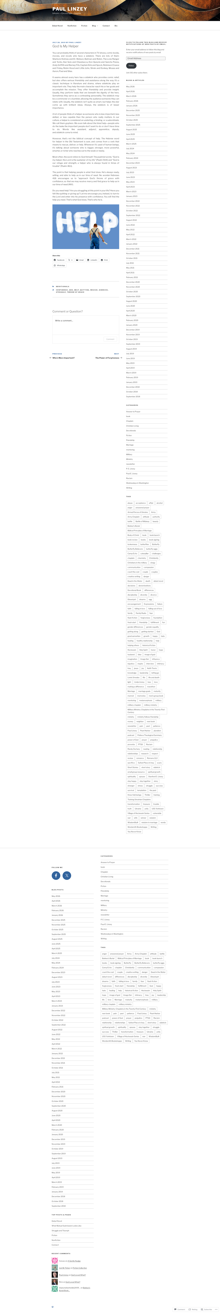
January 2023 (131, 196)
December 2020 (133, 282)
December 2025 (133, 110)
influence (156, 659)
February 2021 (132, 277)
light (129, 682)
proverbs (131, 744)
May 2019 (130, 363)
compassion (149, 567)
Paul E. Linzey (131, 473)
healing (130, 641)
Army (153, 512)
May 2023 (130, 182)
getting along (133, 631)
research (144, 753)
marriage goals (144, 691)
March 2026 (131, 96)
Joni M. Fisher (64, 1268)
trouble (156, 804)
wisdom (152, 818)
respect (155, 753)
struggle (61, 292)
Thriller (147, 795)
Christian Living (132, 426)
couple (145, 572)
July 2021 (130, 263)
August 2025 (131, 129)
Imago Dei (144, 659)
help (76, 290)
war (129, 818)
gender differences (135, 627)
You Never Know (134, 831)
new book (151, 721)
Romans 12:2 (152, 758)
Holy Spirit (143, 650)
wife (135, 818)
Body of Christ (133, 535)
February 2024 (132, 158)
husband (131, 654)
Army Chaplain (134, 517)
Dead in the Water (135, 581)
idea (139, 654)
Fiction (84, 26)
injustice (131, 664)
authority (156, 517)
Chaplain (129, 421)
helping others (133, 645)
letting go (155, 673)
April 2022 (130, 234)
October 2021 (132, 258)
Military (129, 454)
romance (140, 758)
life (144, 677)
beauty (155, 521)
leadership (144, 673)
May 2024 (130, 153)
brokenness (132, 544)
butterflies (144, 544)
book (128, 416)
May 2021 (130, 268)
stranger (131, 786)
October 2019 (132, 339)
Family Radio (141, 613)
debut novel (158, 581)
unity (146, 809)
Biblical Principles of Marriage (140, 530)
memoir (131, 696)
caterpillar (144, 553)
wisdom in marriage (149, 822)
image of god (150, 654)
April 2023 (130, 187)
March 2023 (131, 191)
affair (151, 503)
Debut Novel (57, 26)
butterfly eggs (151, 549)
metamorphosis (145, 700)
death (148, 581)
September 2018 (133, 396)
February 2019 (132, 377)
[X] (67, 875)
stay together (145, 781)
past (148, 726)
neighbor (140, 721)
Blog (94, 26)
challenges (156, 553)
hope (161, 650)
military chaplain (134, 705)
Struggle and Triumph (60, 1230)
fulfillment (155, 622)
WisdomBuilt (133, 822)
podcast (131, 735)
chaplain (131, 558)
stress (140, 786)
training (157, 795)
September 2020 (133, 296)
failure (159, 604)
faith (129, 608)
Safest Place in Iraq (146, 763)
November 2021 (133, 253)
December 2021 (132, 249)
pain (141, 726)
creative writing (134, 576)
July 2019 (130, 353)
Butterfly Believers (135, 549)
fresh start (132, 622)
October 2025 (132, 120)
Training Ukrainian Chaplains (139, 799)
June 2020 (130, 306)
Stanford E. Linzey (155, 776)
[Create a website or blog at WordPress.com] (52, 1307)
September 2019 (133, 344)
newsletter (130, 464)
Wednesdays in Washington (137, 483)
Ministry (129, 459)
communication (134, 567)
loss (149, 682)
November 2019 (133, 334)
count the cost (133, 572)
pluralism (157, 731)
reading (146, 749)
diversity (143, 595)
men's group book (156, 696)
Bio (116, 26)
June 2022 (130, 225)
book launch (155, 535)
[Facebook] (56, 875)
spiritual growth (154, 772)
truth (130, 809)
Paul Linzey (69, 9)
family (130, 613)
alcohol (159, 503)
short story (145, 767)
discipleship (132, 595)
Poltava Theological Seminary (150, 735)
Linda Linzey (139, 682)
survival (131, 790)
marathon (151, 687)
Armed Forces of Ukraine (138, 512)
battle (130, 521)
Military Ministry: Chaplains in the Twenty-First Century (146, 710)
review (130, 758)
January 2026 (131, 106)
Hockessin (132, 650)
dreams (142, 599)
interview (150, 664)
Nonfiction (71, 26)
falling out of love (155, 608)
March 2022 (131, 239)
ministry (131, 717)
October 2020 (132, 291)
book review (133, 540)
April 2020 (130, 311)
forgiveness (145, 618)
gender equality (152, 627)
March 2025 (131, 144)
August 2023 (131, 168)
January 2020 (132, 325)
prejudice (154, 740)
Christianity (153, 558)
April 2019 (130, 368)
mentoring (130, 450)
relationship (157, 749)
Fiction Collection (80, 1268)
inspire (140, 664)
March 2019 (131, 373)
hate (163, 636)
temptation (141, 790)
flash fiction (132, 618)
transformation (134, 804)
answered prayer (142, 507)
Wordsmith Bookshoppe (137, 827)
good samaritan (134, 636)
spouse (142, 776)
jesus (136, 668)
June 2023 (130, 177)
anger (130, 507)
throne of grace (76, 292)
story (156, 781)
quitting (84, 290)
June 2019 (130, 358)
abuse (130, 503)
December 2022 (133, 201)
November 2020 (133, 287)
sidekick (103, 290)
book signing (154, 540)
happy (155, 636)
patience (156, 726)
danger (146, 576)
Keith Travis (152, 668)
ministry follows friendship (147, 717)
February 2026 (132, 101)
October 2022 (132, 211)
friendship (143, 622)
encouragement (134, 604)
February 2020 (132, 320)
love (156, 682)
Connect (106, 26)
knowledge (132, 673)
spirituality (132, 776)
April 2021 (130, 272)
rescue (94, 290)
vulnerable (157, 813)
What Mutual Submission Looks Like (66, 1226)
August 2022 (131, 220)
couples (154, 572)
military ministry (150, 705)
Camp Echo (132, 553)
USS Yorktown (157, 809)
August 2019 (131, 349)
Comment (110, 339)
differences (149, 590)
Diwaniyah (132, 599)
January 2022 (131, 244)
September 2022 (133, 215)
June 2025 (130, 134)
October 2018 (132, 392)
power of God (133, 740)
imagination (132, 659)
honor (153, 650)
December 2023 (133, 163)
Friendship (130, 440)
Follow (131, 66)
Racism (129, 478)
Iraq (129, 668)
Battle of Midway (142, 521)
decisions (131, 586)
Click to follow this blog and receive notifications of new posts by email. (146, 43)
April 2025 (130, 139)
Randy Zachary (134, 749)
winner (143, 818)
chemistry (142, 558)
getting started (147, 631)
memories (141, 696)
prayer (144, 740)
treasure (146, 804)
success (159, 786)
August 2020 (131, 301)
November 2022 (133, 206)
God (71, 290)
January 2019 (131, 382)
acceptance (141, 503)
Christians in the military (137, 563)
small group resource (136, 772)
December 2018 (133, 387)
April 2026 (130, 91)
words (163, 822)
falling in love (140, 608)
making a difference (136, 687)
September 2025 (133, 125)
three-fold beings (134, 795)
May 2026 (130, 86)
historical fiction (148, 645)
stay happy (132, 781)
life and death (153, 677)
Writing (129, 488)
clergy (152, 563)
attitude (146, 517)
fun (163, 622)
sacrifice (131, 763)
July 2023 (130, 172)
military (158, 700)
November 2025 (133, 115)
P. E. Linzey (130, 469)
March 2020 (131, 315)
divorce (153, 595)
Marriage (130, 445)
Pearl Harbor (145, 731)
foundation (157, 618)
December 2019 (133, 330)
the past (153, 790)
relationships (133, 753)
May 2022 (130, 230)
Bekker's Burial (134, 526)
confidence (62, 290)
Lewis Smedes (133, 677)
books (143, 540)
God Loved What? (78, 1275)
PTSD (140, 744)
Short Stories (133, 767)
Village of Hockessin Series (138, 813)
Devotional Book (134, 590)
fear (151, 613)
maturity (157, 691)
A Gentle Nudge (74, 1261)
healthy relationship (145, 641)
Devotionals (63, 286)
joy (143, 668)
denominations (145, 586)
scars (159, 763)
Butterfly (155, 544)
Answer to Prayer (133, 411)
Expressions (149, 604)
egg (150, 599)
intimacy (160, 664)
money (130, 721)
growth (146, 636)
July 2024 (130, 148)
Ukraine (138, 809)
